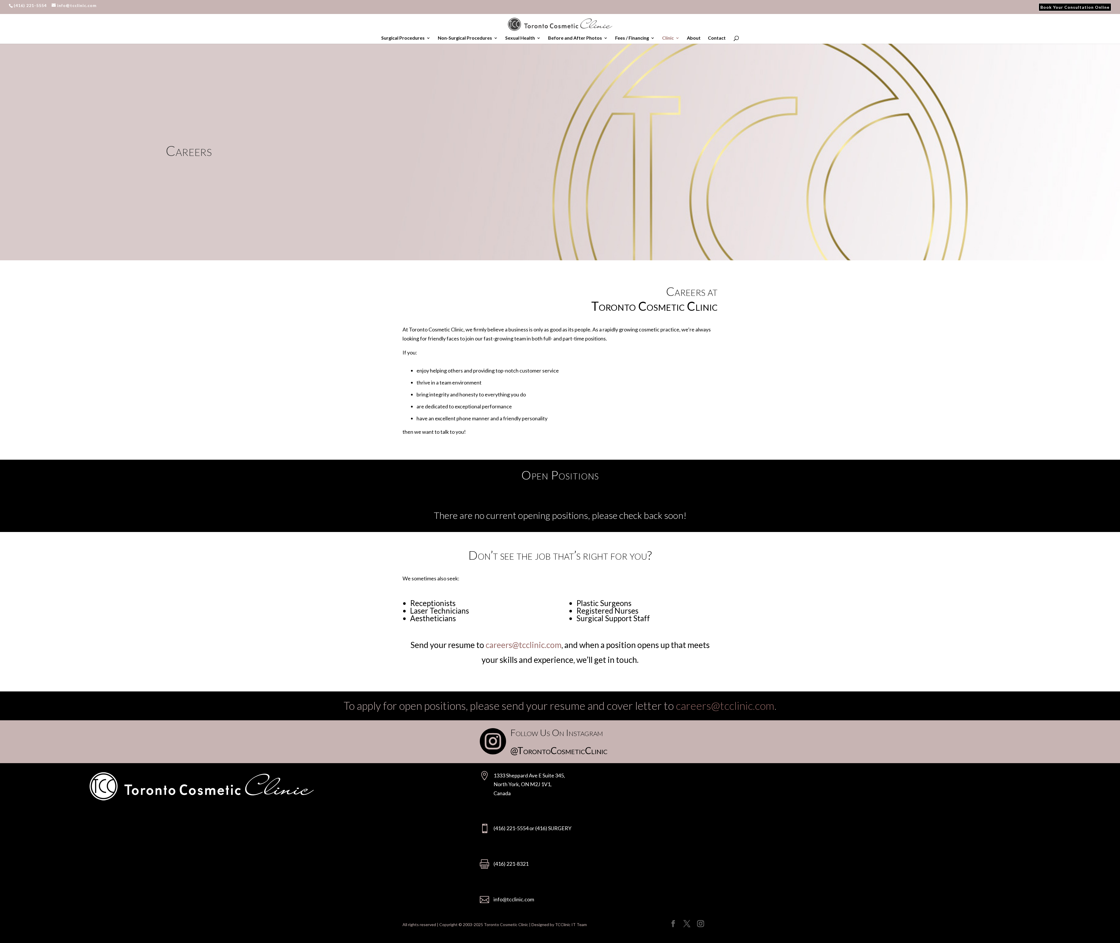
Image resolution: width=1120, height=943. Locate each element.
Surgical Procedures (403, 38)
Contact (717, 38)
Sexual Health (520, 38)
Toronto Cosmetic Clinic (506, 924)
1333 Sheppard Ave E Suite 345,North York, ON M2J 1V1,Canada (529, 784)
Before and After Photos (575, 38)
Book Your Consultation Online (1075, 8)
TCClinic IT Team (571, 924)
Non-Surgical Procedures (465, 38)
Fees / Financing (632, 38)
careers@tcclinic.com (523, 645)
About (694, 38)
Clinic (668, 38)
